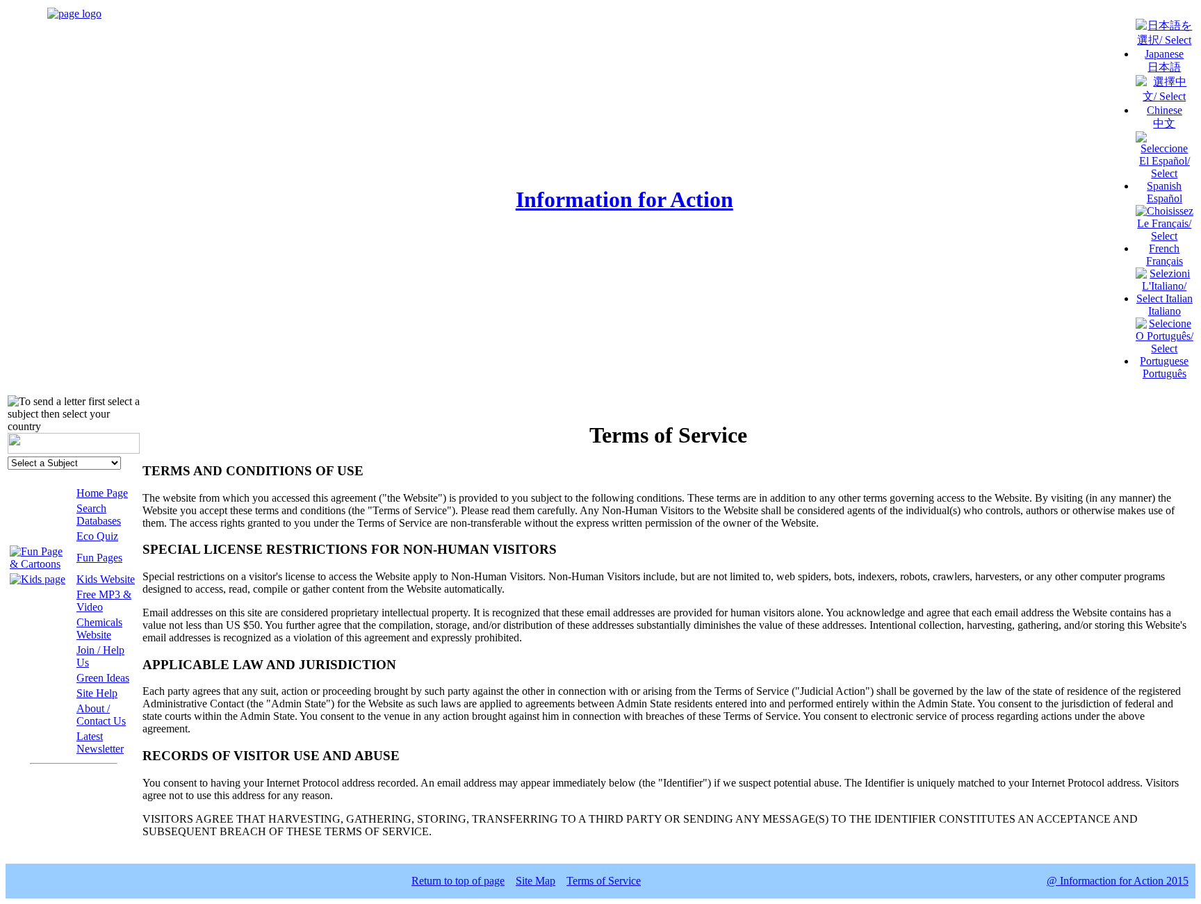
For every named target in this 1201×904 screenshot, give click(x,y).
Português (1164, 373)
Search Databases (98, 514)
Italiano (1164, 311)
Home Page (102, 493)
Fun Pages (99, 558)
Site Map (535, 881)
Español (1164, 198)
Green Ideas (102, 678)
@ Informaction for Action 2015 (1117, 881)
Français (1164, 261)
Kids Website (105, 579)
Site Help (96, 693)
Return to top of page (458, 881)
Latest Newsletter (100, 742)
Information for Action (624, 199)
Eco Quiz (97, 536)
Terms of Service (603, 881)
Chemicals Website (99, 628)
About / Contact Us (101, 714)
